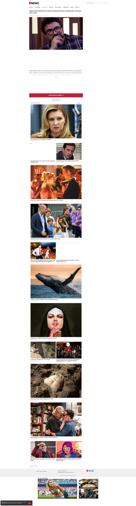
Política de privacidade (43, 471)
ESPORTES (51, 7)
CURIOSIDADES (66, 7)
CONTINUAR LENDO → (56, 95)
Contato (37, 471)
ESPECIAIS (77, 7)
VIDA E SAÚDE (44, 7)
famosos (32, 466)
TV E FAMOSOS (37, 7)
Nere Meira (45, 15)
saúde (36, 466)
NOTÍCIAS (31, 7)
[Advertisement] (56, 61)
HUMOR (71, 7)
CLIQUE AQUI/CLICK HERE (70, 472)
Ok (29, 503)
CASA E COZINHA (58, 7)
